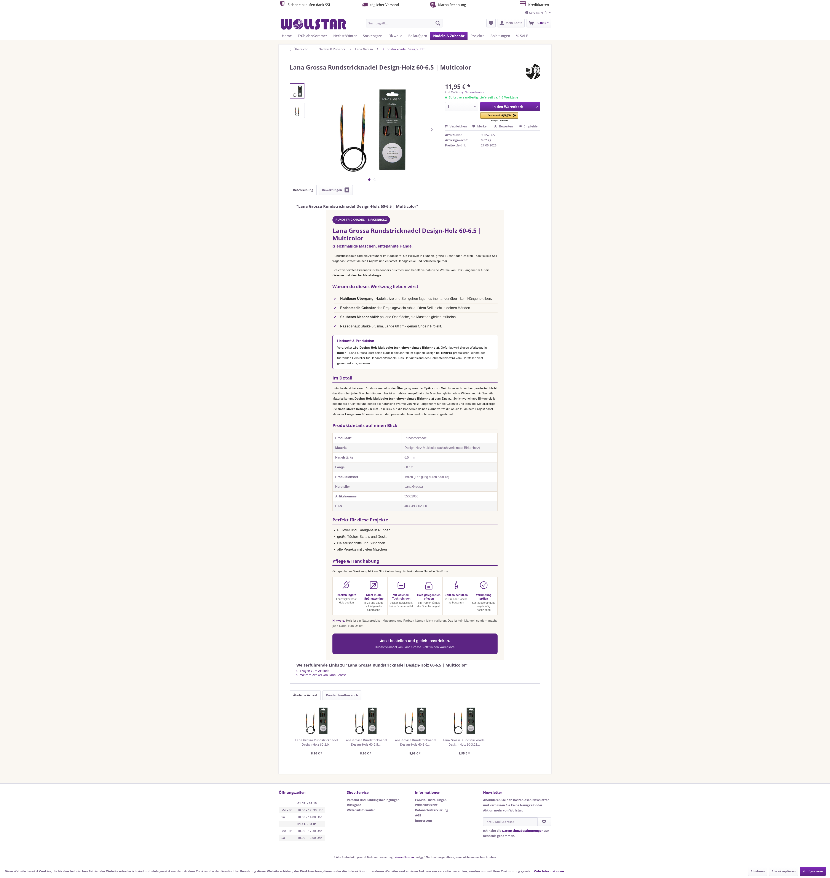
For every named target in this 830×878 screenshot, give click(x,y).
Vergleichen (458, 126)
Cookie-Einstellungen (431, 800)
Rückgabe (354, 805)
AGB (418, 815)
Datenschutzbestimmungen (522, 831)
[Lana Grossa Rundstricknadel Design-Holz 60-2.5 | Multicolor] (366, 721)
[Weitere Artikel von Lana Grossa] (533, 71)
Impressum (423, 820)
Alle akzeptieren (783, 871)
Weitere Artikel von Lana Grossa (322, 675)
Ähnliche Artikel (305, 695)
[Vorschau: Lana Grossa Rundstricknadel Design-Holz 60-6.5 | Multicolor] (297, 90)
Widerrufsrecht (426, 805)
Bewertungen (335, 190)
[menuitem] (404, 23)
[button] (499, 117)
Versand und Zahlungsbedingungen (373, 800)
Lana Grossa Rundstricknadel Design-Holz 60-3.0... (415, 742)
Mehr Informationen (548, 871)
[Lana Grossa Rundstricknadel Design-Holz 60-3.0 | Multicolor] (415, 721)
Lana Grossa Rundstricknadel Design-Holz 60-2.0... (316, 742)
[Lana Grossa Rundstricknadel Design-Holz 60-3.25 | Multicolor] (464, 721)
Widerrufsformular (361, 810)
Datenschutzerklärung (431, 810)
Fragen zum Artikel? (314, 671)
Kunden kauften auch (342, 695)
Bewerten (506, 126)
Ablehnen (757, 871)
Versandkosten (404, 857)
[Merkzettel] (491, 23)
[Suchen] (437, 23)
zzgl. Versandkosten (471, 92)
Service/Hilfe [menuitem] (538, 13)
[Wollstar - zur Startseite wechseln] (313, 24)
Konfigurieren (813, 871)
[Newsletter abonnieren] (544, 821)
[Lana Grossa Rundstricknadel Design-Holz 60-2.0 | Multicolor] (316, 721)
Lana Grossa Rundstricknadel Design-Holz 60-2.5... (366, 742)
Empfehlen (531, 126)
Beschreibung (303, 190)
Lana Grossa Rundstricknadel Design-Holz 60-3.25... (464, 742)
